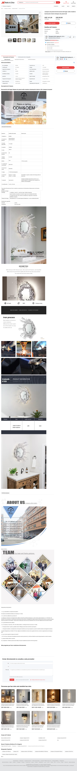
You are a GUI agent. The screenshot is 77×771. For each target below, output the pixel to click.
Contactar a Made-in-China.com (46, 760)
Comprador (56, 6)
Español (14, 762)
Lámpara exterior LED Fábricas (26, 751)
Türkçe (62, 762)
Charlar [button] (69, 23)
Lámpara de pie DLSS (42, 740)
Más (2, 756)
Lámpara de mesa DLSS (5, 740)
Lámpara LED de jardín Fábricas (56, 751)
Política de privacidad (35, 760)
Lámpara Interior (14, 8)
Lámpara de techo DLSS (24, 740)
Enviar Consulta (52, 23)
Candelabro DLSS (41, 738)
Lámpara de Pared (22, 8)
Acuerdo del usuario (28, 760)
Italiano (32, 762)
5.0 (61, 59)
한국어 (48, 762)
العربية (45, 762)
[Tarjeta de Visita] (74, 62)
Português (18, 762)
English (10, 762)
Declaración (21, 760)
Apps (68, 6)
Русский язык (28, 762)
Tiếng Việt (66, 762)
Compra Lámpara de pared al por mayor (9, 754)
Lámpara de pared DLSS (61, 738)
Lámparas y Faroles (7, 8)
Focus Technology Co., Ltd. (36, 764)
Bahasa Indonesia (72, 762)
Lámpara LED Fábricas (6, 751)
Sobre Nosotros (15, 760)
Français (23, 762)
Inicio (2, 8)
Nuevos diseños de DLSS (5, 738)
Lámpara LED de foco (69, 751)
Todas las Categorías (7, 6)
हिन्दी (54, 762)
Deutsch (36, 762)
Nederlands (41, 762)
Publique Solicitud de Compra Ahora (37, 679)
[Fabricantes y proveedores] (7, 2)
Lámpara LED (15, 751)
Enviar (12, 679)
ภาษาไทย (58, 762)
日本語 (52, 762)
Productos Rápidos (55, 760)
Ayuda (63, 6)
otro (58, 740)
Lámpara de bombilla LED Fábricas (41, 751)
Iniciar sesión (73, 3)
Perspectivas (62, 760)
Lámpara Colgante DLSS (24, 738)
